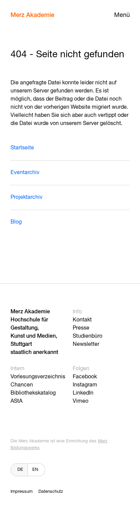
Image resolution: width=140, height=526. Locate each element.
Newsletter (86, 344)
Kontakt (82, 320)
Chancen (22, 385)
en (35, 469)
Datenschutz (50, 491)
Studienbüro (87, 336)
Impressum (22, 491)
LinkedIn (83, 393)
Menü (122, 15)
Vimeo (80, 401)
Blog (16, 222)
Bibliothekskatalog (33, 393)
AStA (16, 401)
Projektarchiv (26, 197)
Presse (81, 328)
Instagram (85, 385)
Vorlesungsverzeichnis (38, 377)
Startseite (22, 148)
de (20, 469)
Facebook (85, 377)
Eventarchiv (25, 172)
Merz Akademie (32, 15)
